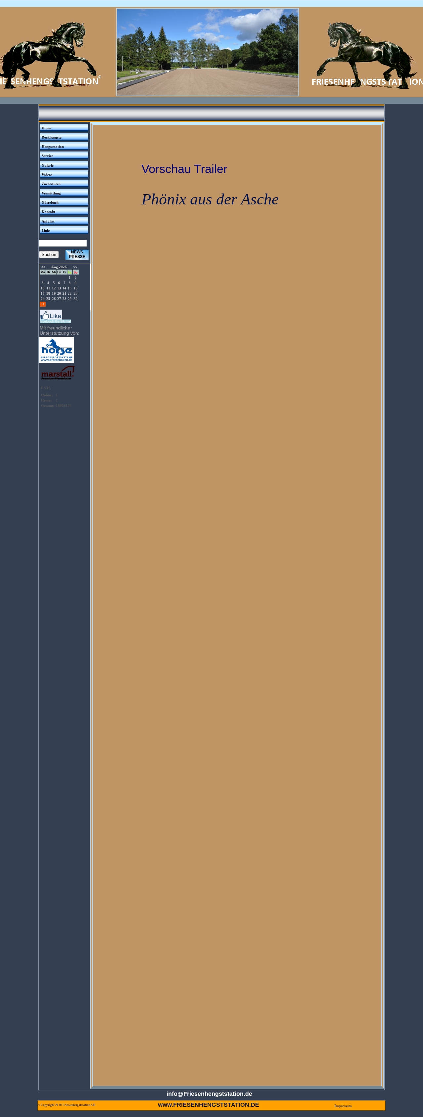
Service (47, 156)
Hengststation (53, 147)
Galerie (48, 165)
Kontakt (48, 212)
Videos (47, 175)
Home (46, 128)
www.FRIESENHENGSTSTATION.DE (208, 1104)
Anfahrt (48, 221)
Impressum (343, 1106)
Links (46, 231)
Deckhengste (51, 137)
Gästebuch (50, 202)
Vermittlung (51, 193)
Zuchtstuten (51, 184)
